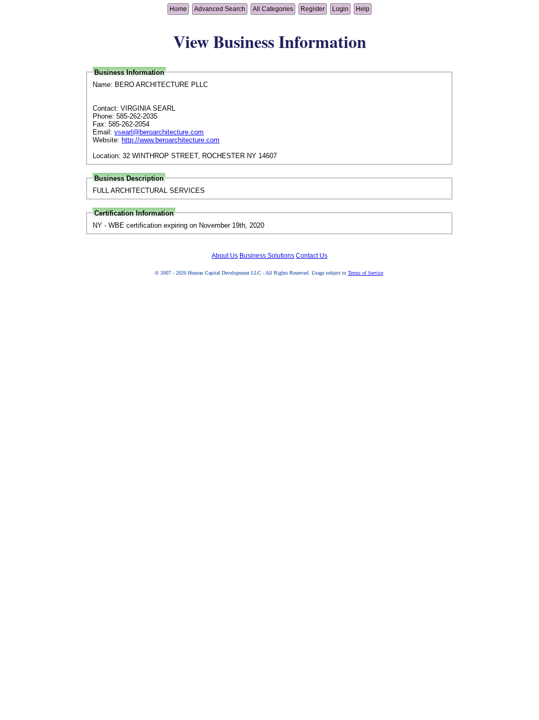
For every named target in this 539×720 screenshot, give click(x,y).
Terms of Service (365, 273)
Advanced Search (219, 9)
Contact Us (311, 255)
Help (363, 9)
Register (313, 9)
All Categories (273, 9)
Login (340, 9)
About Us (225, 255)
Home (178, 9)
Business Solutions (266, 255)
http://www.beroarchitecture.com (170, 140)
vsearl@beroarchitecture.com (159, 132)
